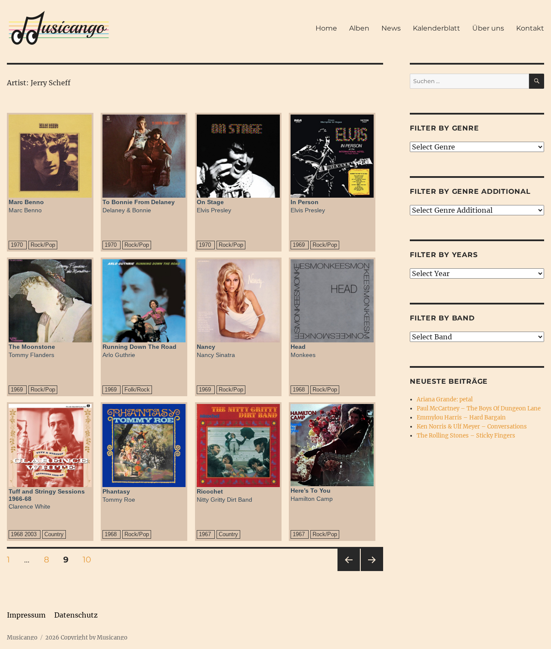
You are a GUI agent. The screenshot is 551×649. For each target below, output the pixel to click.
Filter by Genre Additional (470, 191)
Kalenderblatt (436, 28)
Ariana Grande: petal (445, 399)
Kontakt (530, 28)
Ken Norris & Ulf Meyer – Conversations (472, 426)
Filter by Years (443, 255)
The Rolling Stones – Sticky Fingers (466, 435)
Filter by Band (442, 318)
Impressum (26, 615)
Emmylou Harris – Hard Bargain (461, 417)
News (391, 28)
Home (326, 28)
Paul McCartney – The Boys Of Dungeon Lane (479, 408)
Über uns (488, 28)
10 (90, 559)
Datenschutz (76, 615)
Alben (359, 28)
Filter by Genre (444, 128)
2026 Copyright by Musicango (86, 637)
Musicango (22, 637)
